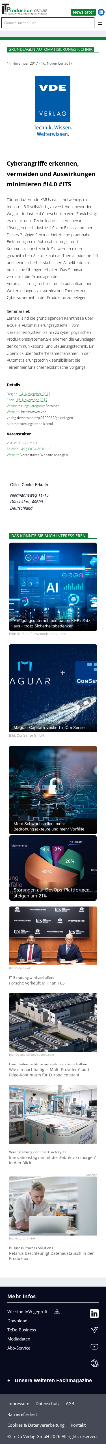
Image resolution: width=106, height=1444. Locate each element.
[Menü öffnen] (100, 22)
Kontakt (78, 1425)
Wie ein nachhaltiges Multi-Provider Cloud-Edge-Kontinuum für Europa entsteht (49, 1072)
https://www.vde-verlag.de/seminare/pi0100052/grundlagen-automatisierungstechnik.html (40, 417)
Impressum (18, 1403)
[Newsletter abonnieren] (94, 1331)
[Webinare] (94, 1364)
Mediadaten (18, 1339)
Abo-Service (18, 1348)
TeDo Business (21, 1330)
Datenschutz (48, 1403)
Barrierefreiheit (22, 1414)
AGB (70, 1403)
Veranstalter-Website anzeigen (44, 454)
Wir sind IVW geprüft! (28, 1311)
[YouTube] (94, 1348)
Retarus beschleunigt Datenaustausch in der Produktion (51, 1256)
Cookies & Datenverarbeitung (35, 1425)
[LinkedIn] (94, 1315)
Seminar (52, 405)
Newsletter (83, 12)
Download (17, 1320)
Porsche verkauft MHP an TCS (37, 983)
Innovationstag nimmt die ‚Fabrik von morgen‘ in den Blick (52, 1160)
